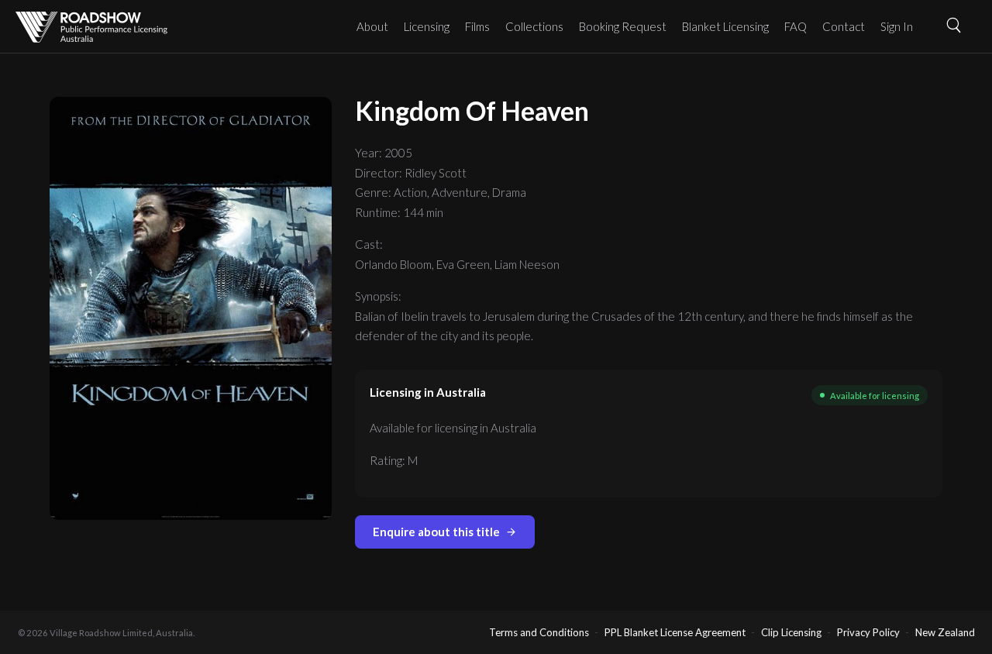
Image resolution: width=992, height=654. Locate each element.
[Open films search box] (959, 24)
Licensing (427, 26)
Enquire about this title (436, 532)
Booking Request (622, 26)
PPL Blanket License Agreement (675, 632)
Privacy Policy (868, 632)
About (372, 26)
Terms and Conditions (539, 632)
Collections (534, 26)
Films (477, 26)
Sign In (896, 26)
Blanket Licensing (725, 26)
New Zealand (945, 632)
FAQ (795, 26)
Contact (843, 26)
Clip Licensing (791, 632)
